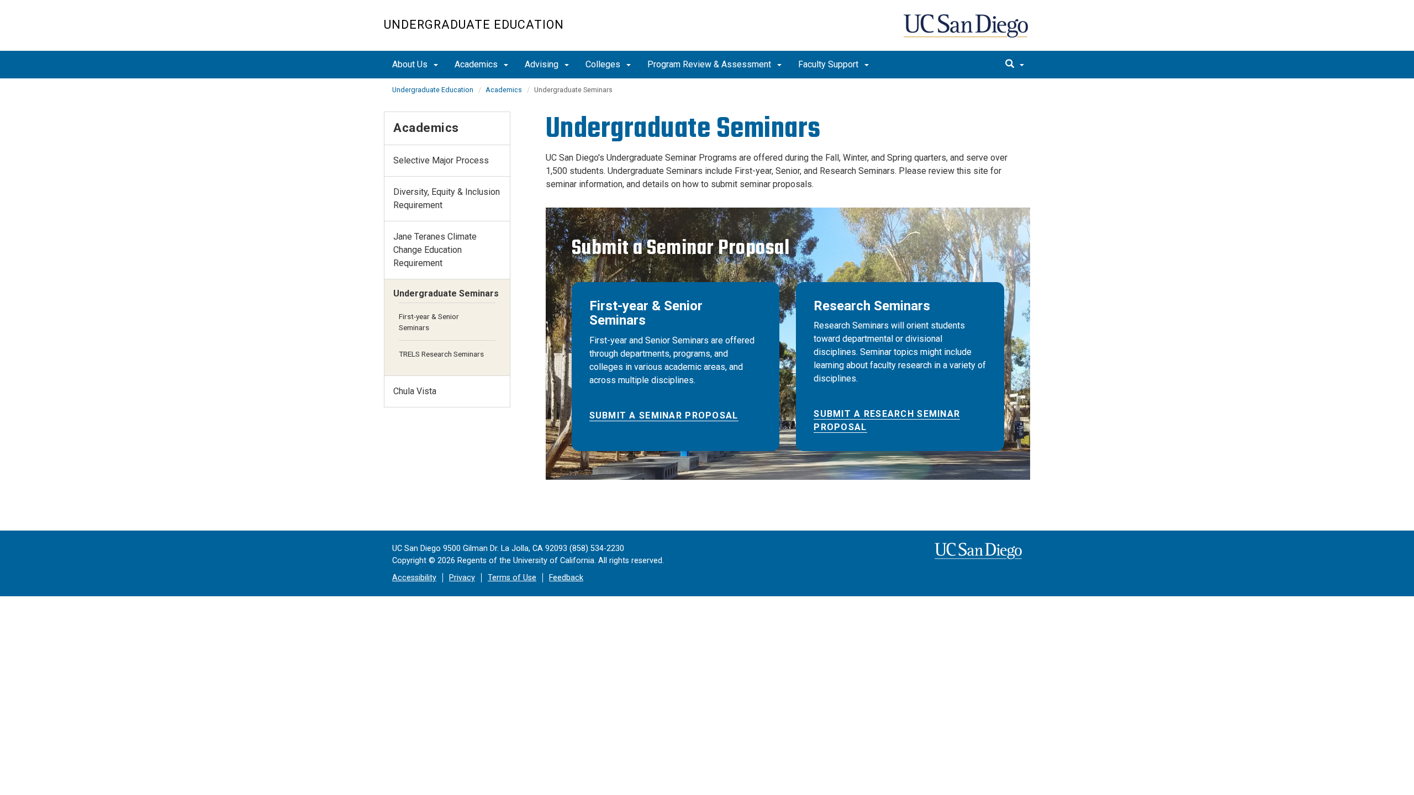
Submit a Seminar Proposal (663, 415)
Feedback (566, 577)
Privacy (462, 577)
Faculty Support (829, 64)
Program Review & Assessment (710, 64)
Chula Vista (414, 391)
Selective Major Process (441, 160)
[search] (1014, 64)
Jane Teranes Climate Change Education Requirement (435, 249)
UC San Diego (967, 31)
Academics (477, 64)
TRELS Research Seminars (441, 353)
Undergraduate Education (474, 24)
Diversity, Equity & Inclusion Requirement (446, 198)
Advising (543, 64)
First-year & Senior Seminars (429, 322)
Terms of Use (512, 577)
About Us (411, 64)
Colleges (603, 64)
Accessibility (414, 577)
